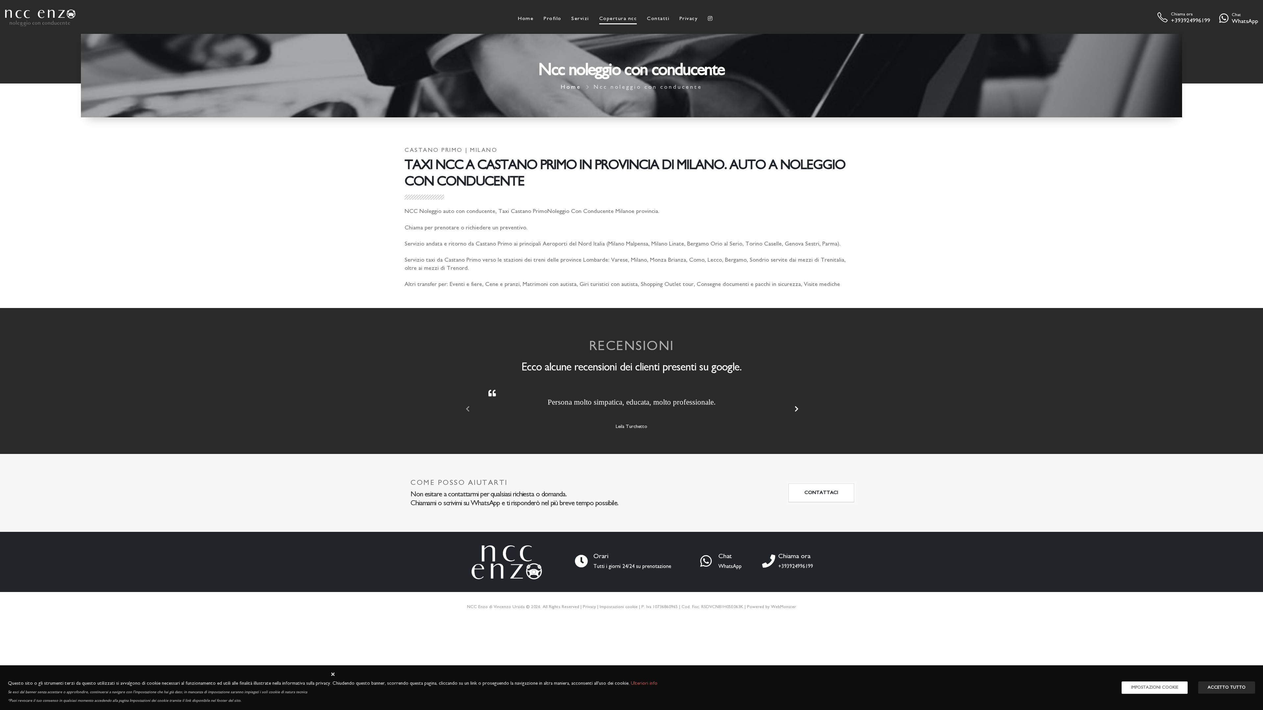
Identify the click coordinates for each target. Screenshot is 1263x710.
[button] (332, 674)
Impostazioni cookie (619, 606)
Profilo (552, 18)
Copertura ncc (618, 18)
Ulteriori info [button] (644, 683)
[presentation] (467, 409)
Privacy (689, 18)
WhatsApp (1245, 21)
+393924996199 (1190, 21)
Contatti (658, 18)
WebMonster (783, 606)
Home (525, 18)
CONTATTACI (821, 492)
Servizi (580, 18)
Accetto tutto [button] (1227, 687)
